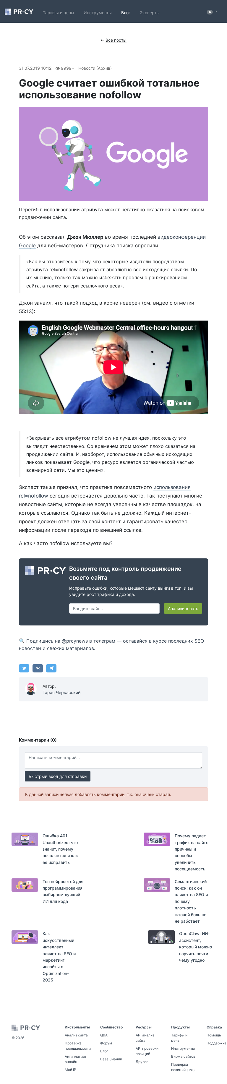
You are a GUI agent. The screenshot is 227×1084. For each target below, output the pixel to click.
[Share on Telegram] (51, 668)
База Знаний (111, 1059)
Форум (106, 1043)
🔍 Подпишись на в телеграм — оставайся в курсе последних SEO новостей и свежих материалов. (111, 644)
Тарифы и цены (58, 12)
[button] (212, 11)
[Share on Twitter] (24, 668)
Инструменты (98, 12)
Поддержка (216, 1043)
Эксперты (150, 12)
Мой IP (70, 1069)
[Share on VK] (38, 668)
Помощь (214, 1035)
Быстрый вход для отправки (58, 776)
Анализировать (183, 608)
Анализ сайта (76, 1035)
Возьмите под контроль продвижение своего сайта (125, 573)
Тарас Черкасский (61, 692)
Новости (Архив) (95, 68)
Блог (125, 12)
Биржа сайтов (183, 1056)
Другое (142, 1061)
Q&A (104, 1035)
